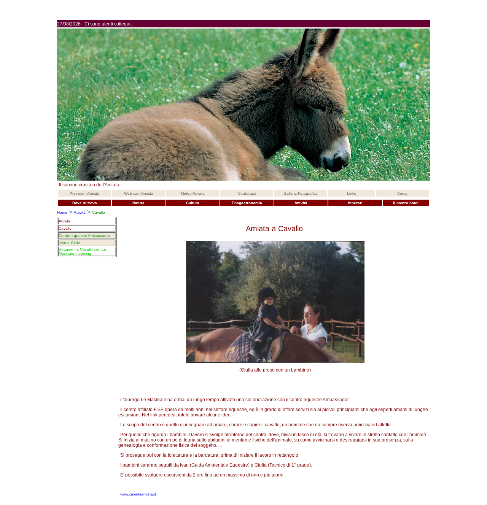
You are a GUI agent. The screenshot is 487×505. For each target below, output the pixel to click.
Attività (80, 212)
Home (62, 212)
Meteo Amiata (193, 193)
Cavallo (65, 228)
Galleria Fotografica (300, 193)
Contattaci (247, 193)
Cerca (402, 193)
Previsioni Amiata (84, 193)
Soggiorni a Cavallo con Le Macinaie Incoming (82, 251)
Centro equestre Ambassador (84, 235)
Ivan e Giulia (70, 243)
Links (351, 193)
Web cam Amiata (138, 193)
